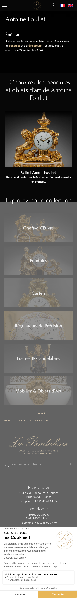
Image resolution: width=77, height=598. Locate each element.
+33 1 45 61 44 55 (45, 501)
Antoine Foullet (42, 420)
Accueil (7, 420)
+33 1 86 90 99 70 (45, 522)
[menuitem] (62, 5)
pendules (14, 45)
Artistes (23, 420)
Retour (41, 413)
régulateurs (34, 45)
